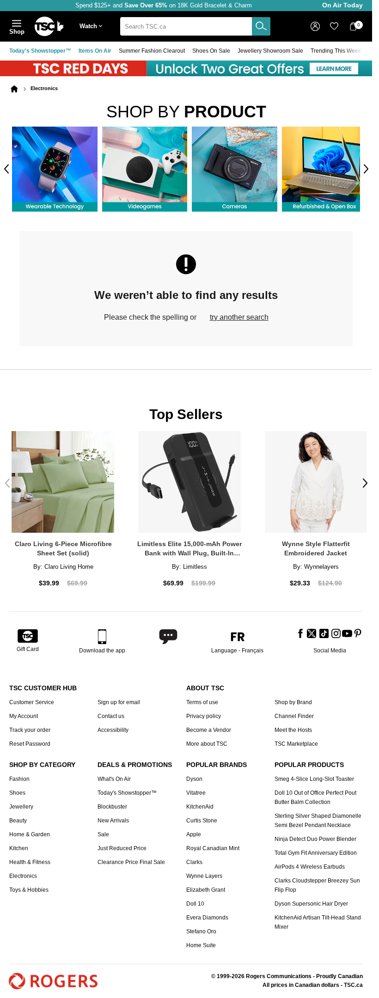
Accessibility (113, 726)
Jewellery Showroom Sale (270, 51)
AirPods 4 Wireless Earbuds (310, 863)
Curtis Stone (201, 817)
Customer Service (31, 698)
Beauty (18, 817)
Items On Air (95, 51)
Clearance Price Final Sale (131, 858)
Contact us (111, 712)
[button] (92, 26)
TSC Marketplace (296, 740)
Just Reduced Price (122, 844)
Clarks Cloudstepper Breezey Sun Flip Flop (317, 881)
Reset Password (29, 740)
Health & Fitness (29, 858)
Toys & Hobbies (29, 886)
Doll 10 (195, 900)
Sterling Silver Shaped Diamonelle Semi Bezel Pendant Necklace (318, 817)
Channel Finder (294, 712)
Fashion (19, 775)
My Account (23, 712)
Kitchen (18, 844)
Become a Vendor (208, 726)
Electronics (23, 872)
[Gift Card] (27, 633)
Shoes (17, 789)
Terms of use (202, 698)
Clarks (194, 858)
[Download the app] (102, 633)
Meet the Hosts (293, 726)
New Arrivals (113, 817)
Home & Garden (29, 831)
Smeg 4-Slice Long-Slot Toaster (314, 775)
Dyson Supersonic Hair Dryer (311, 900)
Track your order (29, 726)
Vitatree (196, 789)
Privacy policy (203, 712)
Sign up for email (119, 698)
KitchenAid (200, 803)
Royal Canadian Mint (212, 844)
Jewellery (21, 803)
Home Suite (201, 941)
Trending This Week (336, 51)
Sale (103, 831)
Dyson (194, 775)
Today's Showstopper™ (40, 51)
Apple (193, 831)
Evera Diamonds (207, 914)
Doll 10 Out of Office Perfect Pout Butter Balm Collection (315, 794)
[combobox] (195, 26)
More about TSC (206, 740)
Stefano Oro (201, 928)
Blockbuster (112, 803)
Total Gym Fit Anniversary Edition (316, 849)
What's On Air (114, 775)
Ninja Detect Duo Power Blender (315, 835)
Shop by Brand (293, 698)
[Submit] (261, 26)
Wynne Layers (204, 872)
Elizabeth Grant (205, 886)
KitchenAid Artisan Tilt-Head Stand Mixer (318, 918)
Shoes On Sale (211, 51)
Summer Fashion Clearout (152, 51)
